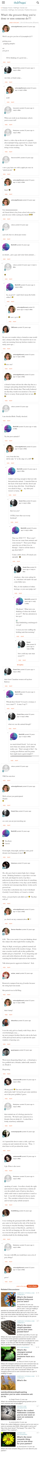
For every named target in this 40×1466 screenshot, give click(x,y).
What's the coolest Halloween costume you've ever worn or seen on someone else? (26, 1414)
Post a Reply (32, 1286)
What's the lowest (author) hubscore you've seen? (25, 1299)
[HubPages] (20, 3)
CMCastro (14, 327)
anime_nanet (15, 973)
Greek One (16, 68)
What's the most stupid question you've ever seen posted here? (24, 1328)
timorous (14, 863)
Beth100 (14, 245)
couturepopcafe (16, 1131)
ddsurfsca (14, 1020)
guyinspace (15, 1050)
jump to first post (21, 1286)
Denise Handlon (16, 929)
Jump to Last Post (14, 22)
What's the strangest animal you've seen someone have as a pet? (25, 1354)
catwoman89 (17, 1079)
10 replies (20, 665)
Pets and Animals (23, 1347)
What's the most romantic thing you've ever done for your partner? (25, 1440)
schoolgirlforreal (16, 26)
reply (4, 62)
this (19, 70)
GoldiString (15, 1211)
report (8, 62)
